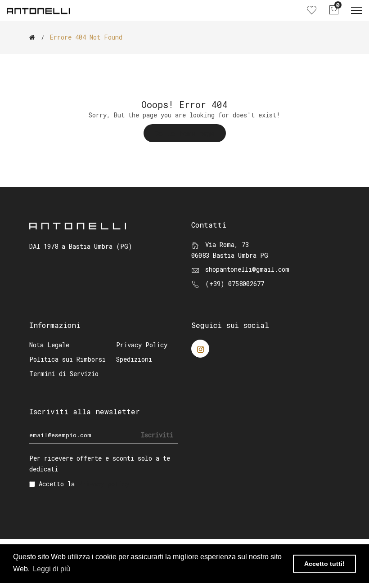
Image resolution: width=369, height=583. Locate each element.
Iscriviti (157, 435)
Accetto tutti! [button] (324, 563)
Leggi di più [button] (51, 569)
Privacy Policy (141, 345)
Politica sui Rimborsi (67, 359)
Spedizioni (134, 359)
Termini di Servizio (64, 373)
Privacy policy (103, 484)
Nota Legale (49, 345)
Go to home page (185, 133)
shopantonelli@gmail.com (247, 269)
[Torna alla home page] (32, 37)
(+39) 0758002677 (234, 283)
